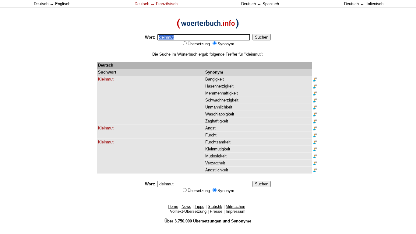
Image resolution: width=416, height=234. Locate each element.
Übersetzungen (207, 221)
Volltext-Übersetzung (188, 211)
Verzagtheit (215, 163)
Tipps (199, 206)
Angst (210, 128)
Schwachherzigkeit (221, 100)
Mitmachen (235, 206)
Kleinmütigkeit (217, 149)
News (186, 206)
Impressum (235, 211)
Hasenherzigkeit (219, 86)
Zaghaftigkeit (216, 121)
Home (173, 206)
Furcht (211, 135)
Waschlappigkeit (219, 114)
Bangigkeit (214, 79)
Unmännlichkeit (218, 107)
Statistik (215, 206)
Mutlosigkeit (216, 156)
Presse (216, 211)
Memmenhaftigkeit (221, 93)
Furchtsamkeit (218, 142)
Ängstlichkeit (216, 170)
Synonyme (241, 221)
